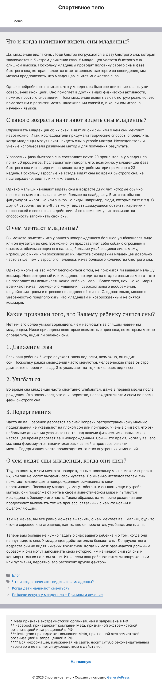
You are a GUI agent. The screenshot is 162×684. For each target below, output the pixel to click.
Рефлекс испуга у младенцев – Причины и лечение (57, 595)
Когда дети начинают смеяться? (40, 588)
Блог (16, 575)
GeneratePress (118, 677)
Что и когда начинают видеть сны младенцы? (53, 582)
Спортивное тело (81, 7)
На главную (81, 662)
